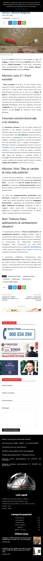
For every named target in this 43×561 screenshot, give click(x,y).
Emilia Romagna (16, 279)
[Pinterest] (20, 23)
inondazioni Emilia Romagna (10, 282)
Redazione (7, 18)
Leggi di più (24, 9)
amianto (6, 147)
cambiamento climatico (29, 276)
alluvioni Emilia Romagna (14, 276)
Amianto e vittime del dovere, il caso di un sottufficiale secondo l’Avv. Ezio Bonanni (16, 538)
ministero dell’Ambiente (32, 247)
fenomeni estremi (26, 279)
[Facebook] (10, 23)
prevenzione (17, 137)
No (19, 9)
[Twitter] (15, 23)
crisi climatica (6, 279)
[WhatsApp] (24, 23)
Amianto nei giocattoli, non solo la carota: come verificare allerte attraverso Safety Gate (16, 550)
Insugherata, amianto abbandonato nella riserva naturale (10, 298)
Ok (16, 9)
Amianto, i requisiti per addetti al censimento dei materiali (33, 298)
